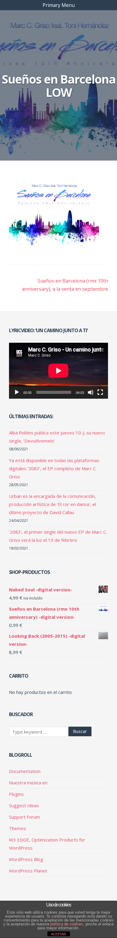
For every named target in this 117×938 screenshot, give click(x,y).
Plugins (16, 794)
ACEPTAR (58, 934)
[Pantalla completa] (100, 392)
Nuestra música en (28, 783)
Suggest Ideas (24, 805)
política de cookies (66, 924)
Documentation (24, 771)
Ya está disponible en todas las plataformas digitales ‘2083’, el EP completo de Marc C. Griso (54, 468)
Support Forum (24, 817)
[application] (58, 371)
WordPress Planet (28, 871)
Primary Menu (59, 5)
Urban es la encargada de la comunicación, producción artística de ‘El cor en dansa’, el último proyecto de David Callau (52, 504)
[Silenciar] (91, 392)
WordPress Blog (26, 859)
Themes (17, 828)
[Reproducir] (17, 392)
